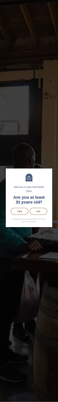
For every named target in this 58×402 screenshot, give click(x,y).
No (38, 211)
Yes (19, 211)
